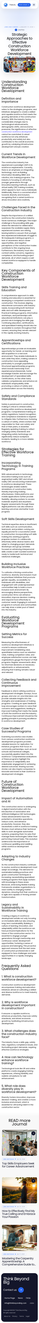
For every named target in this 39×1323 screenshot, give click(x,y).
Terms (21, 1316)
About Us (7, 1316)
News (20, 1298)
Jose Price (21, 30)
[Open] (34, 5)
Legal (27, 1316)
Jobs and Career (11, 27)
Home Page (9, 1298)
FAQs (28, 1298)
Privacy (14, 1316)
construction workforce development (17, 132)
